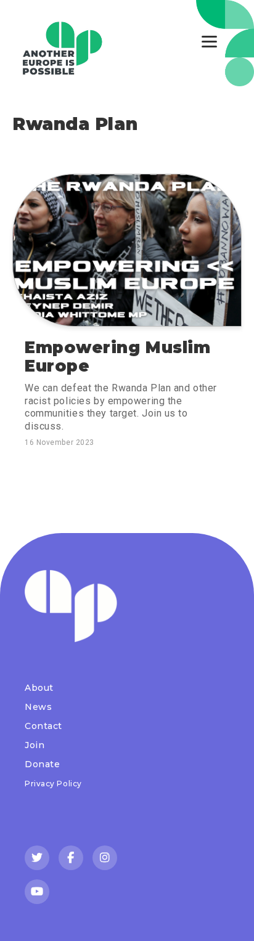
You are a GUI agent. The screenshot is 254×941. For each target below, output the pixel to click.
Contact (43, 725)
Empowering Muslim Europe (118, 357)
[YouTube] (37, 891)
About (39, 687)
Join (34, 745)
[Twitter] (37, 857)
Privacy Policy (53, 783)
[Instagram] (104, 857)
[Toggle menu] (209, 42)
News (38, 706)
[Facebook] (71, 857)
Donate (42, 764)
